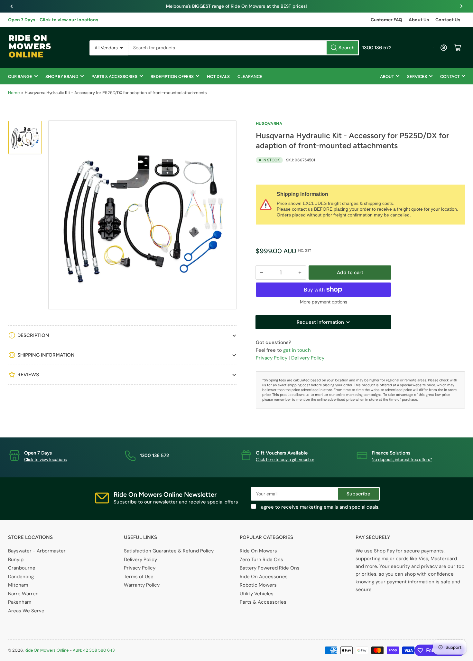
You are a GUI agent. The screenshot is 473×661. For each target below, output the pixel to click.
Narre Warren (23, 593)
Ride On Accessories (264, 576)
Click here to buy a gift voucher (285, 459)
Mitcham (18, 585)
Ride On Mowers (258, 551)
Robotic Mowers (258, 585)
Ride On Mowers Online (46, 650)
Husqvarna (269, 123)
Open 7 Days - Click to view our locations (53, 20)
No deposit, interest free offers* (402, 459)
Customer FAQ (386, 20)
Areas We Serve (26, 611)
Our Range (20, 76)
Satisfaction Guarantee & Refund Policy (169, 551)
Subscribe (358, 494)
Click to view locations (45, 459)
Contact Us (447, 20)
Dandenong (21, 576)
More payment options (323, 302)
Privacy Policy (271, 358)
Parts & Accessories (114, 76)
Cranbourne (21, 568)
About (387, 76)
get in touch (297, 350)
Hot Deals (218, 76)
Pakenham (19, 602)
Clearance (249, 76)
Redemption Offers (172, 76)
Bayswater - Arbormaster (37, 551)
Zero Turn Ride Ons (261, 559)
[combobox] (243, 47)
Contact (449, 76)
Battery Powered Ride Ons (270, 568)
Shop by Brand (61, 76)
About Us (419, 20)
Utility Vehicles (257, 593)
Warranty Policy (142, 585)
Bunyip (15, 559)
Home (14, 92)
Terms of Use (138, 576)
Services (417, 76)
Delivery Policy (307, 358)
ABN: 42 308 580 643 (94, 650)
